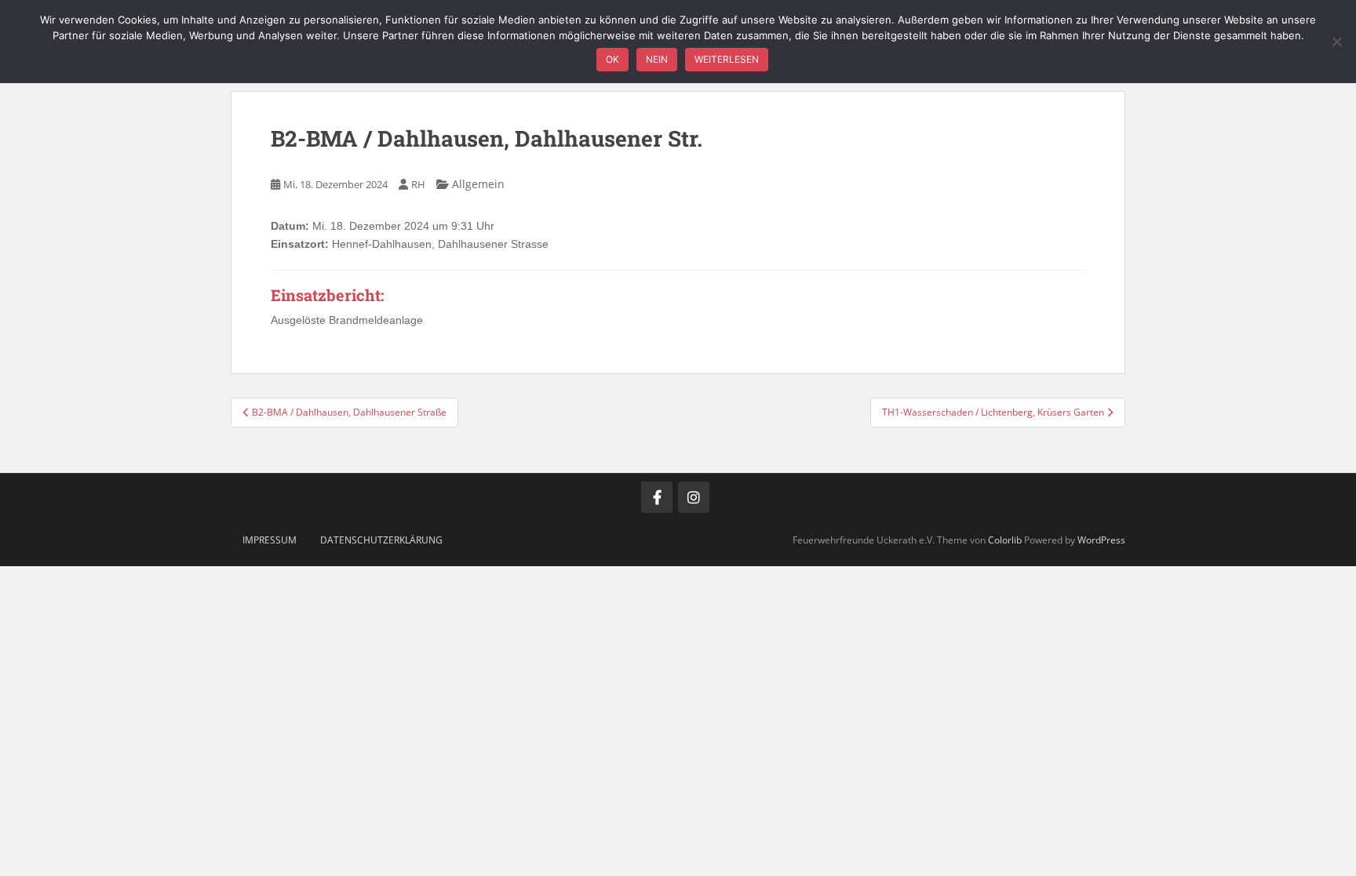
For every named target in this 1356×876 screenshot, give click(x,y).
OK (612, 59)
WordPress (1101, 540)
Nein (657, 59)
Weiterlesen (726, 59)
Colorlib (1005, 540)
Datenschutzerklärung (381, 540)
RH (418, 184)
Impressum (269, 540)
